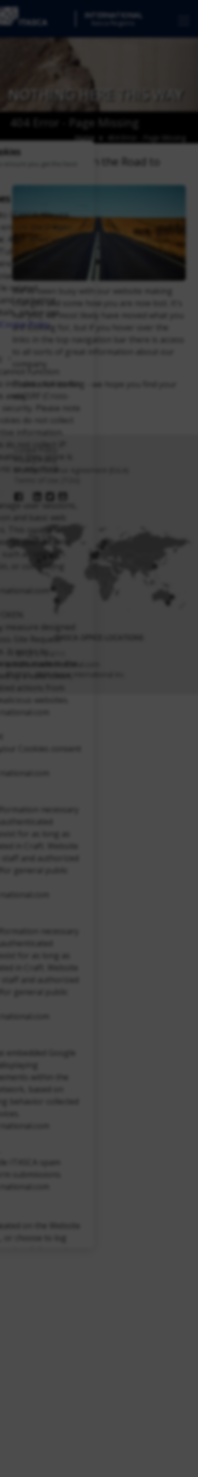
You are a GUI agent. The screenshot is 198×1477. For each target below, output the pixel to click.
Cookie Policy (25, 324)
